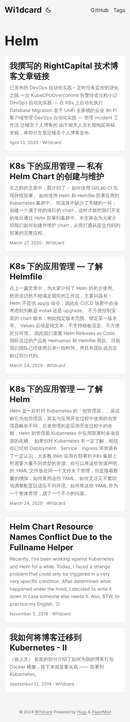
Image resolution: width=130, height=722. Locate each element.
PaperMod (101, 711)
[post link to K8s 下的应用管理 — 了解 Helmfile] (65, 315)
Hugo (82, 711)
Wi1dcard (23, 10)
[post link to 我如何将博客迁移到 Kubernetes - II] (65, 659)
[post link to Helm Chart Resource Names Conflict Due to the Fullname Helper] (65, 569)
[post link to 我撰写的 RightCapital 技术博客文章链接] (65, 103)
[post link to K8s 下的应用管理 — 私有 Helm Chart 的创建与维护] (65, 203)
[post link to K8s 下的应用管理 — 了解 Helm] (65, 445)
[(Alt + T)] (48, 10)
